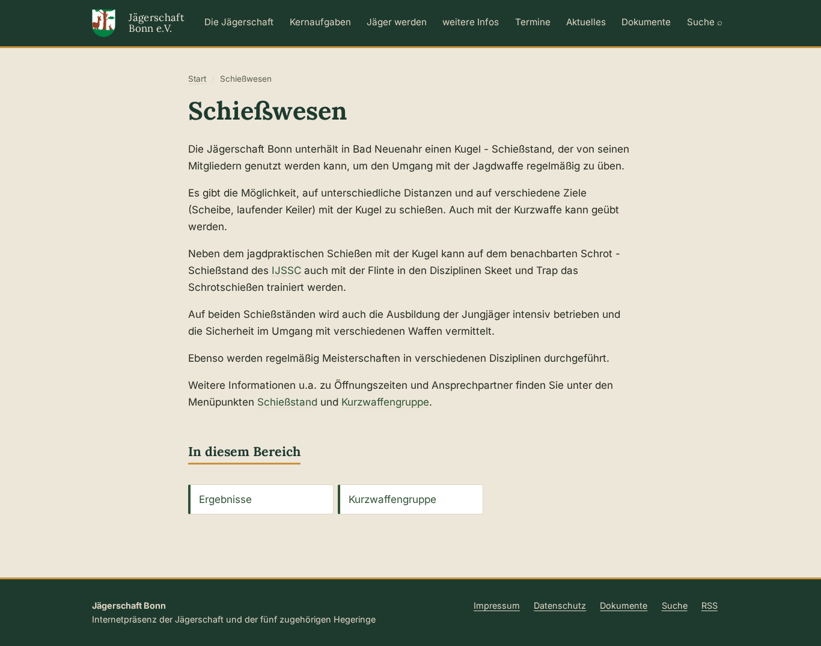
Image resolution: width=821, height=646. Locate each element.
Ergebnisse (225, 499)
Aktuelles (586, 22)
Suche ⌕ (704, 22)
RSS (709, 605)
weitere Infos (470, 22)
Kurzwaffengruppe (385, 402)
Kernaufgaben (320, 22)
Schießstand (287, 402)
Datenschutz (560, 605)
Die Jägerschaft (238, 22)
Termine (533, 22)
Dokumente (646, 22)
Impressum (497, 605)
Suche (675, 605)
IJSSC (288, 270)
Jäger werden (397, 22)
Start (197, 79)
